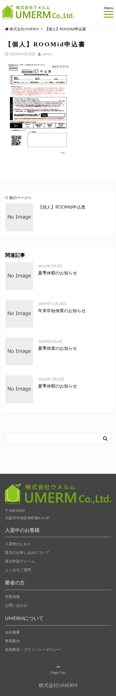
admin (47, 54)
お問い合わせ (16, 605)
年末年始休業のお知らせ (62, 311)
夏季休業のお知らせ (57, 348)
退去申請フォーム (20, 561)
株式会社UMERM (58, 685)
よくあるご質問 (18, 570)
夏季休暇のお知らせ (57, 273)
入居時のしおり (18, 544)
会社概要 (12, 632)
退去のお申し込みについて (27, 552)
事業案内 (12, 641)
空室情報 (12, 597)
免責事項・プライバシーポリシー (33, 649)
